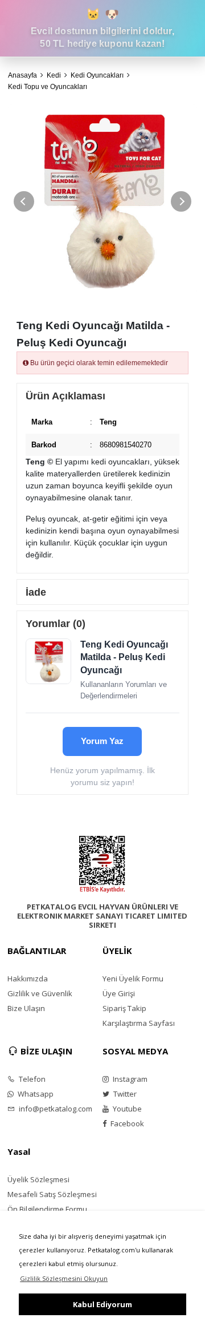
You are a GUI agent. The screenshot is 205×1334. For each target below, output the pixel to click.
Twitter (124, 1093)
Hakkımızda (27, 978)
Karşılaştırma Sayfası (138, 1023)
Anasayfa (22, 75)
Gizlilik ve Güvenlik (39, 993)
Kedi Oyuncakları (97, 75)
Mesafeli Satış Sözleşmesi (52, 1194)
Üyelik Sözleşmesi (38, 1179)
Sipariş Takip (124, 1008)
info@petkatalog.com (54, 1108)
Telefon (31, 1079)
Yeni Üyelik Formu (132, 978)
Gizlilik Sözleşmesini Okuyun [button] (64, 1278)
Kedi (54, 75)
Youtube (126, 1108)
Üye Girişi (118, 993)
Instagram (129, 1079)
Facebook (126, 1123)
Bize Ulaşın (26, 1008)
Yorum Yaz (102, 741)
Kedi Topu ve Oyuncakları (47, 87)
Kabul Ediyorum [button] (102, 1304)
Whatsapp (35, 1093)
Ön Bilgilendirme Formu (47, 1209)
